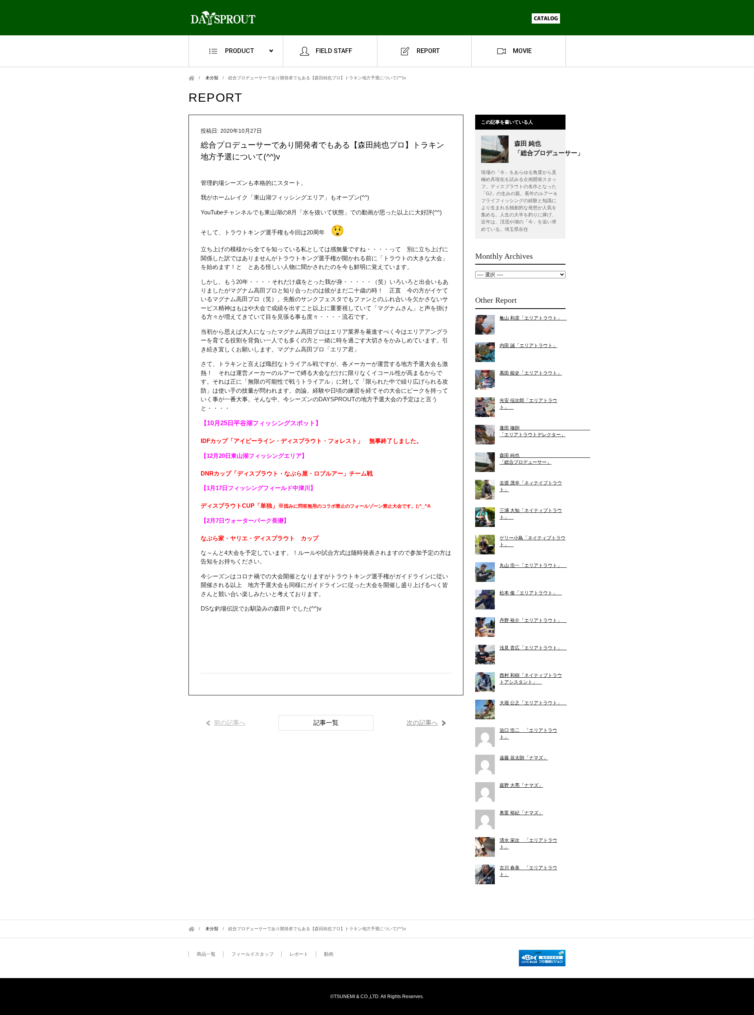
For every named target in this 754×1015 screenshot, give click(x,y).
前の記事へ (229, 722)
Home (191, 78)
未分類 (211, 77)
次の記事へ (422, 722)
